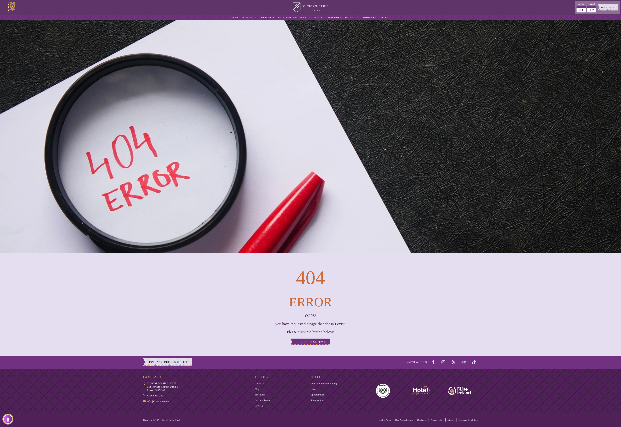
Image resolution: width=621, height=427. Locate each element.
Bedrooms (247, 17)
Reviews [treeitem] (259, 406)
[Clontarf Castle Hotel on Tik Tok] (474, 362)
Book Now (608, 7)
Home (235, 17)
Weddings (333, 17)
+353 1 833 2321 (155, 395)
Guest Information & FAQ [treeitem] (323, 383)
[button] (8, 419)
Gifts (383, 17)
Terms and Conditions (468, 420)
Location (350, 17)
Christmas (368, 17)
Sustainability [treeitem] (317, 400)
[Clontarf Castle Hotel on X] (454, 362)
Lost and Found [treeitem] (263, 400)
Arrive (581, 4)
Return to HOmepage (311, 342)
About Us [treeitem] (259, 383)
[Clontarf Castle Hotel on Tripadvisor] (464, 362)
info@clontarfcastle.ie (158, 401)
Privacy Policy (437, 420)
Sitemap (451, 420)
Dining (303, 17)
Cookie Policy (385, 420)
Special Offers (286, 17)
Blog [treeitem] (257, 389)
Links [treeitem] (313, 389)
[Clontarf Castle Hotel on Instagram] (443, 362)
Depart (592, 4)
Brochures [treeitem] (260, 394)
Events (318, 17)
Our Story (265, 17)
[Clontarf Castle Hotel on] (433, 362)
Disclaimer (422, 420)
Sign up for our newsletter (168, 362)
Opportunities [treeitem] (317, 394)
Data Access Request (404, 420)
